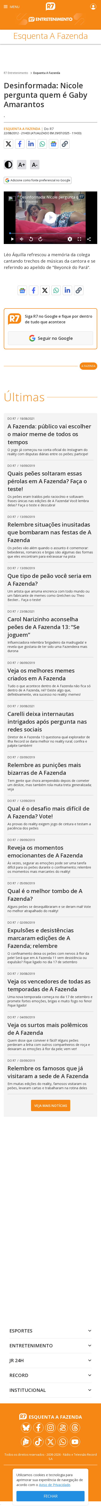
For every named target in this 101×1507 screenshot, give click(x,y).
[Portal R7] (50, 6)
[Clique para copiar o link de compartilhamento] (65, 144)
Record (18, 1375)
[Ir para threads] (75, 1427)
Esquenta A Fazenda (46, 73)
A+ (21, 164)
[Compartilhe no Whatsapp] (42, 144)
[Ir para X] (50, 1442)
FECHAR (51, 1496)
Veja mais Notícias (50, 1105)
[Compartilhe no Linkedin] (31, 144)
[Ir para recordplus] (26, 1442)
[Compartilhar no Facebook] (20, 144)
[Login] (93, 6)
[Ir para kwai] (63, 1427)
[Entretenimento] (50, 21)
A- (35, 164)
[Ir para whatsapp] (63, 1442)
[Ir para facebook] (38, 1427)
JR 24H (16, 1360)
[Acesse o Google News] (53, 144)
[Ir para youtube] (75, 1442)
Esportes (20, 1331)
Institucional (27, 1390)
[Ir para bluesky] (26, 1427)
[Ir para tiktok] (38, 1442)
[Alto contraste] (8, 164)
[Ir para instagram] (50, 1427)
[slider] (44, 233)
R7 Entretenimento (16, 73)
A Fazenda (31, 201)
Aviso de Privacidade (54, 1485)
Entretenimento (31, 1345)
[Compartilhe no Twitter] (8, 144)
